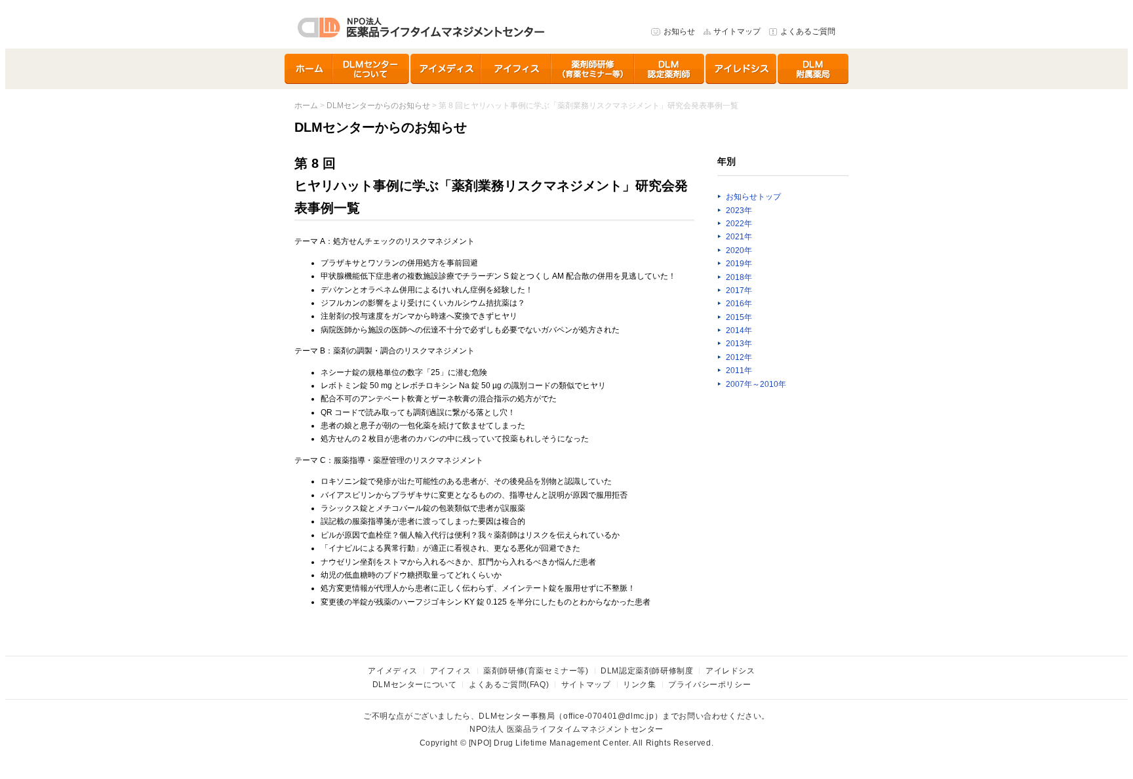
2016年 (739, 303)
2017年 (739, 290)
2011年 (739, 370)
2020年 (739, 250)
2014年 (739, 330)
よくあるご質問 (807, 31)
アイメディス (445, 69)
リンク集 (639, 684)
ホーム (309, 69)
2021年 (739, 236)
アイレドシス (742, 69)
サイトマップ (737, 31)
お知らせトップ (753, 196)
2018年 (739, 277)
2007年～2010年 (756, 384)
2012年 (739, 357)
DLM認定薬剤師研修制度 (670, 69)
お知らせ (679, 31)
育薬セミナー (593, 69)
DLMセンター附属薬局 (813, 69)
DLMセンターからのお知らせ (378, 105)
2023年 (739, 210)
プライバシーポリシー (709, 684)
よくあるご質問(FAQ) (509, 684)
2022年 (739, 223)
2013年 (739, 343)
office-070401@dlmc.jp (608, 716)
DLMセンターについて (371, 69)
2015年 (739, 317)
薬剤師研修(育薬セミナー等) (535, 670)
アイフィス (516, 69)
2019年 (739, 263)
